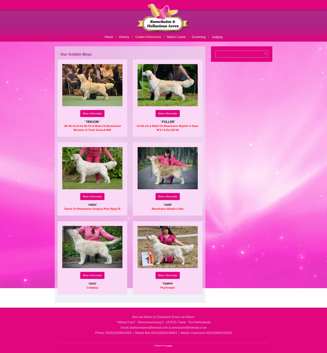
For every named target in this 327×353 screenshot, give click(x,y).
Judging (217, 37)
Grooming (199, 37)
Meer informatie (92, 113)
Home (109, 37)
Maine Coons (176, 37)
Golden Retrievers (148, 37)
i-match (169, 345)
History (124, 37)
